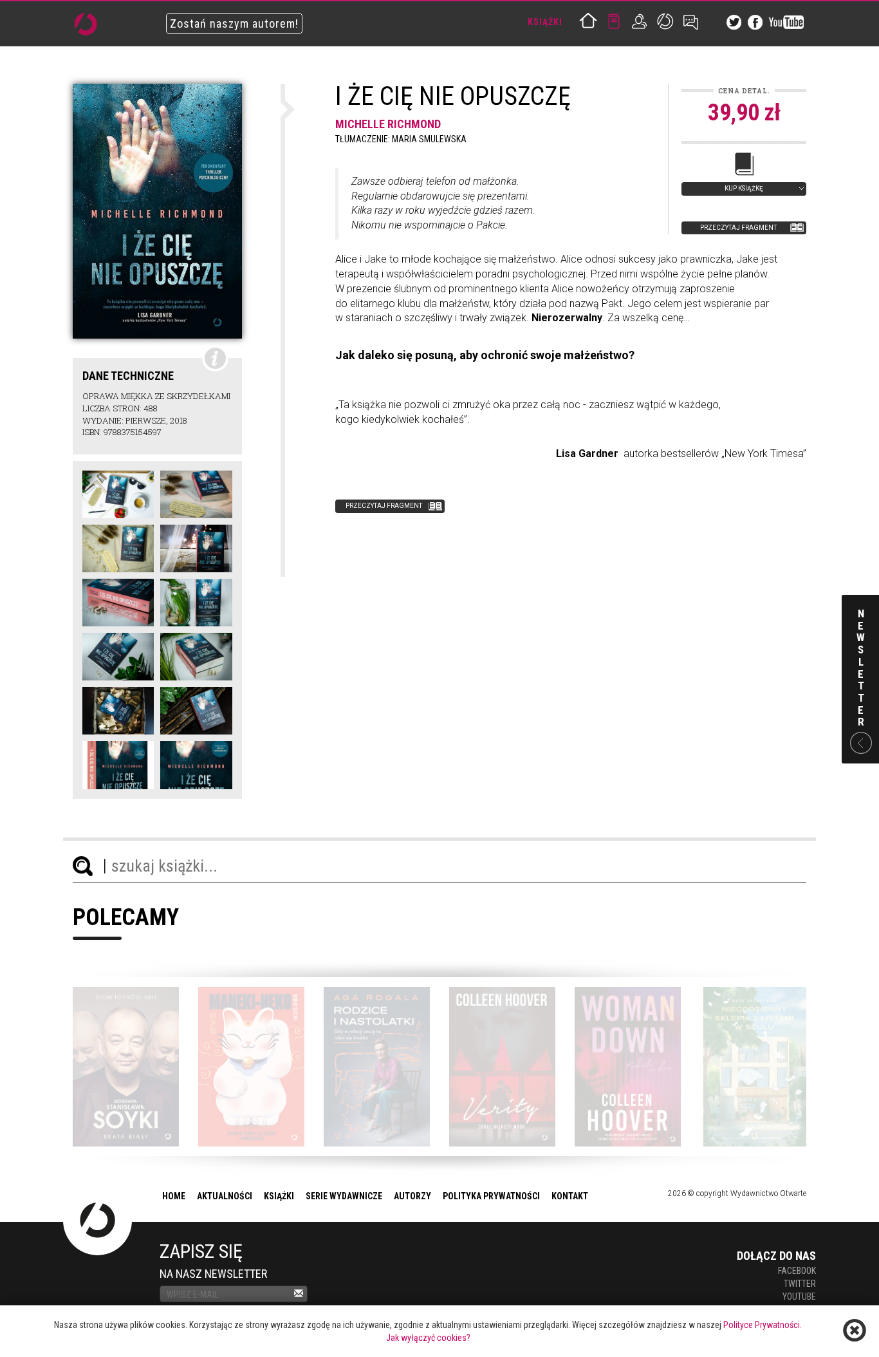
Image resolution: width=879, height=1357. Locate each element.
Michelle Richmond (388, 124)
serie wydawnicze (344, 1196)
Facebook (797, 1271)
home (173, 1196)
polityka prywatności (491, 1196)
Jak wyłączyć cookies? (428, 1338)
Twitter (800, 1283)
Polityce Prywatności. (762, 1325)
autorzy (412, 1196)
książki (279, 1196)
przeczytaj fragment (738, 227)
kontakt (569, 1196)
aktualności (224, 1196)
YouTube (799, 1296)
